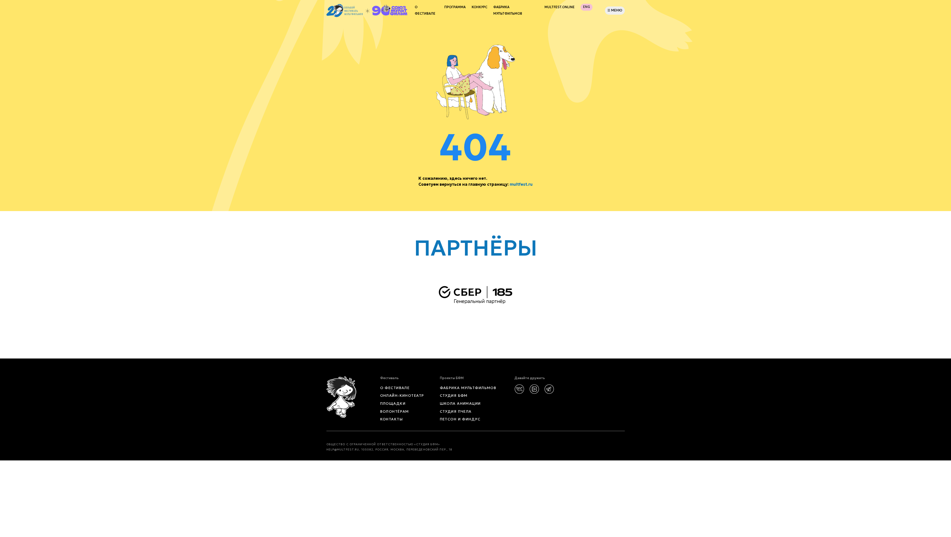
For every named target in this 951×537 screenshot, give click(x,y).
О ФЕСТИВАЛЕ (395, 388)
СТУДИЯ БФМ (454, 395)
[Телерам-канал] (549, 389)
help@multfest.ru (342, 449)
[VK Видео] (534, 389)
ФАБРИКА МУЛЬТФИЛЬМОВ (507, 10)
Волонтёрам (394, 411)
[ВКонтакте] (519, 389)
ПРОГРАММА (455, 7)
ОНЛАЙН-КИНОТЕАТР (402, 395)
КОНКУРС (479, 7)
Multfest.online (559, 7)
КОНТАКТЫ (391, 419)
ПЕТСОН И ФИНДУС (460, 419)
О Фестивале (425, 10)
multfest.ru (521, 184)
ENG (586, 7)
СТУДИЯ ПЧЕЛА (456, 411)
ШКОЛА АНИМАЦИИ (460, 403)
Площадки (393, 403)
